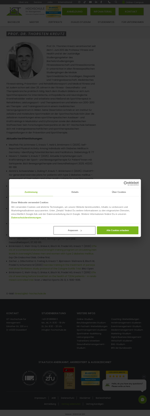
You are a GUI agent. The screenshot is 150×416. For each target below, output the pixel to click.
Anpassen (73, 230)
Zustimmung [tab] (31, 192)
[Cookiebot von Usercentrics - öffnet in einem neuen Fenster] (126, 183)
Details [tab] (75, 192)
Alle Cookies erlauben (117, 230)
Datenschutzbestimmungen (26, 217)
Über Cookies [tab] (119, 192)
